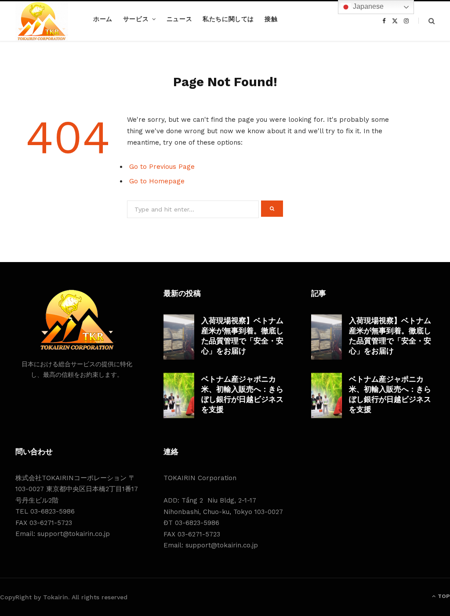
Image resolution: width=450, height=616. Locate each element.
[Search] (426, 21)
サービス (136, 18)
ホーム (102, 18)
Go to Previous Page (162, 167)
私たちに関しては (228, 18)
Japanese (367, 6)
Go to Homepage (157, 181)
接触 (271, 18)
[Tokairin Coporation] (41, 21)
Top (443, 596)
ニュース (179, 18)
